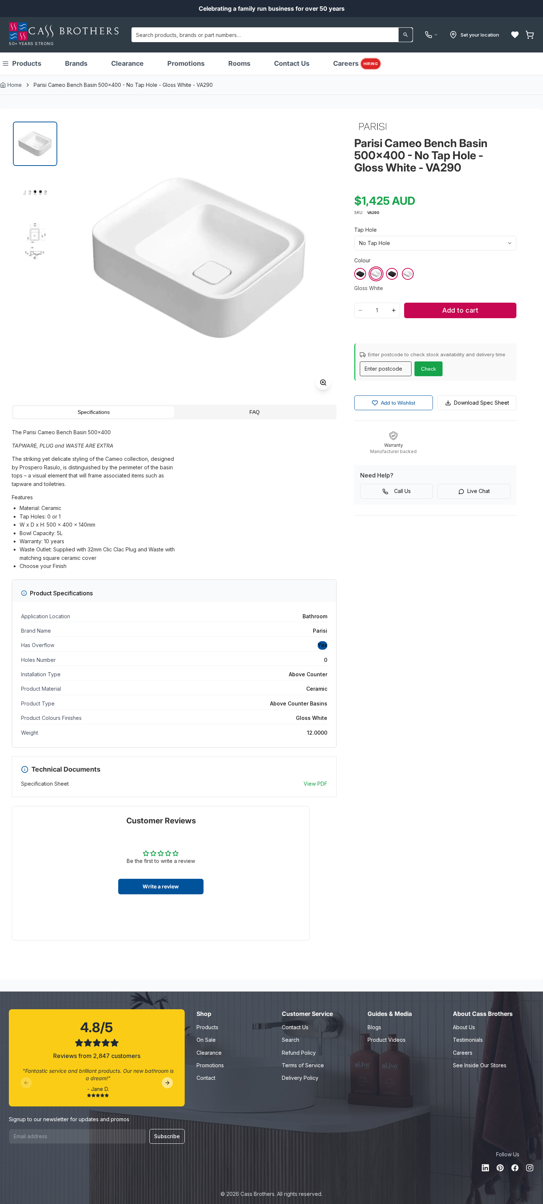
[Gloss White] (376, 274)
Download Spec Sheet (481, 402)
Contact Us (292, 63)
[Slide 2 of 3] (35, 192)
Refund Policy (299, 1053)
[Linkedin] (485, 1167)
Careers (355, 63)
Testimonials (468, 1040)
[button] (514, 34)
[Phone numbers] (431, 34)
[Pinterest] (500, 1167)
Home (14, 85)
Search (290, 1040)
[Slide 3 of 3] (35, 241)
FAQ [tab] (254, 412)
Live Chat (478, 491)
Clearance (127, 63)
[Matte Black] (392, 274)
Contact (206, 1078)
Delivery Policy (300, 1078)
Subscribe (167, 1136)
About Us (464, 1027)
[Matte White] (408, 274)
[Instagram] (529, 1167)
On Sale (206, 1040)
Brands (76, 63)
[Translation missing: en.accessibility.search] (406, 35)
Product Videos (387, 1040)
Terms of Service (303, 1065)
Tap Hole (365, 230)
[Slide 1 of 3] (35, 144)
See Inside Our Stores (479, 1065)
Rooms (239, 63)
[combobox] (272, 34)
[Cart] (529, 34)
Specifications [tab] (94, 412)
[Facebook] (514, 1167)
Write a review (161, 886)
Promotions (186, 63)
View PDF (315, 783)
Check (428, 369)
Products (26, 63)
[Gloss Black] (360, 274)
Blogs (374, 1027)
